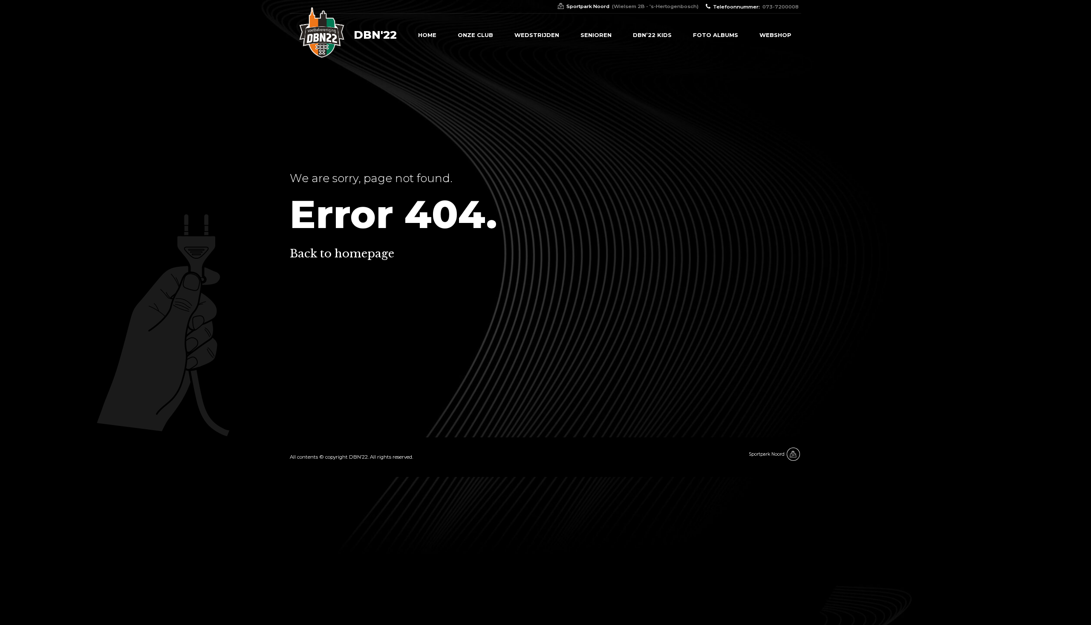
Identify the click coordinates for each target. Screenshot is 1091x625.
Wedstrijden (536, 34)
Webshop (775, 34)
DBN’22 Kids (652, 34)
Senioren (596, 34)
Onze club (475, 34)
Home (427, 34)
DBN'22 (375, 35)
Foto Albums (715, 34)
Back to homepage (342, 253)
